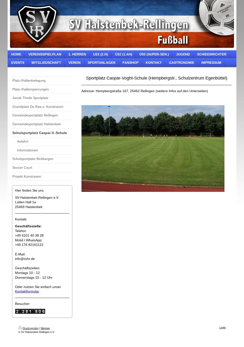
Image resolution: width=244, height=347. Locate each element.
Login (222, 327)
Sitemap (45, 328)
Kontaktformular (27, 291)
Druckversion (30, 328)
